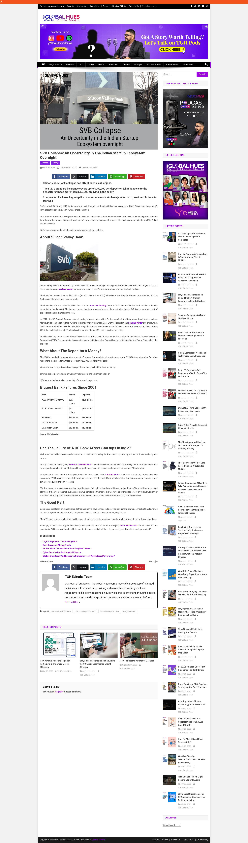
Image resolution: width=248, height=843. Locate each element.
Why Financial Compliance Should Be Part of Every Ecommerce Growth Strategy (97, 664)
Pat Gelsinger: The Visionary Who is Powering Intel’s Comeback (191, 236)
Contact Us (81, 6)
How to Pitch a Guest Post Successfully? (190, 740)
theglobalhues (129, 611)
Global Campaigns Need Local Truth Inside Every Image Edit (192, 354)
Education (113, 64)
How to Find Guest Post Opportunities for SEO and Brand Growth (190, 722)
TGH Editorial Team (68, 167)
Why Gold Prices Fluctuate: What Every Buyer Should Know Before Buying (192, 574)
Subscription (94, 6)
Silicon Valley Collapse (109, 611)
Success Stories (154, 64)
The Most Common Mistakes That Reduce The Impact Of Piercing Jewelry (191, 445)
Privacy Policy (202, 840)
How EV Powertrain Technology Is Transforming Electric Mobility (192, 257)
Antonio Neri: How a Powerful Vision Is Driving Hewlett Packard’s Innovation (192, 277)
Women (126, 64)
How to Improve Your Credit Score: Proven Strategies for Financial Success (192, 510)
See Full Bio (71, 602)
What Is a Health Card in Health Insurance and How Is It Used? (192, 392)
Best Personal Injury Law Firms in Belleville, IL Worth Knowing (192, 593)
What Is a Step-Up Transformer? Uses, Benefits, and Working (192, 759)
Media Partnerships (149, 6)
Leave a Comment (89, 168)
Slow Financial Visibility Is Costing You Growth (190, 631)
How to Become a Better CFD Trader (137, 661)
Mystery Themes (98, 840)
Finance (45, 163)
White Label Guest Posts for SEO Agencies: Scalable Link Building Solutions (191, 797)
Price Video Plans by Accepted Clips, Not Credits (192, 426)
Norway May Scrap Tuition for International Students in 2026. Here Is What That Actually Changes (192, 552)
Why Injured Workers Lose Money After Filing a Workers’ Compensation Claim (192, 612)
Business (70, 64)
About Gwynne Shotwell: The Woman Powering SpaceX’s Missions (191, 335)
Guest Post (188, 64)
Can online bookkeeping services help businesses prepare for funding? (190, 530)
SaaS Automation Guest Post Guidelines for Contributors (191, 668)
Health (101, 64)
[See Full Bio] (79, 602)
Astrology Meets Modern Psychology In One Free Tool (191, 703)
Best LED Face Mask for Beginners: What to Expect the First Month (192, 373)
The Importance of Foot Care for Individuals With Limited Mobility (191, 466)
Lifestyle (138, 64)
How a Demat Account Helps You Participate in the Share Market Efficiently (55, 664)
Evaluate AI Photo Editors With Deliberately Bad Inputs (192, 409)
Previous (47, 561)
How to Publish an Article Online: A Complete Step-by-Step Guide (191, 649)
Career (105, 6)
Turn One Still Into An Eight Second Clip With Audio (190, 778)
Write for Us (134, 6)
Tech (81, 64)
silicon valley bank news (85, 611)
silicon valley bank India (61, 611)
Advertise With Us (119, 6)
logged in (59, 692)
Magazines (54, 64)
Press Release (172, 64)
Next (152, 561)
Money (91, 64)
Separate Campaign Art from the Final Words (191, 317)
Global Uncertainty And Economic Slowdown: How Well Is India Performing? (79, 556)
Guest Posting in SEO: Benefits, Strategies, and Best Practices (192, 685)
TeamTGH (182, 521)
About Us (70, 6)
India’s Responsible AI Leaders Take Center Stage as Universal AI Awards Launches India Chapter (192, 488)
